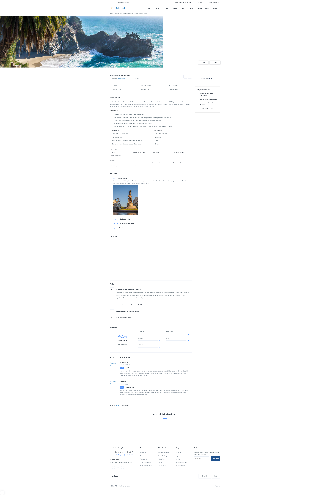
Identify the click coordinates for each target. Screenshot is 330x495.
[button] (190, 77)
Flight (199, 8)
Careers (142, 456)
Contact (178, 459)
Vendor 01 (123, 382)
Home (149, 8)
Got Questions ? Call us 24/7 (124, 452)
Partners (160, 462)
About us (143, 452)
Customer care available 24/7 (209, 99)
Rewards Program (163, 456)
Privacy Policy (180, 465)
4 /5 (121, 387)
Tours (166, 8)
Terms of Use (144, 459)
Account (178, 452)
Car (183, 8)
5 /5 (121, 368)
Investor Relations (163, 452)
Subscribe (216, 458)
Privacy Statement (146, 462)
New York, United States (126, 13)
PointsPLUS (161, 459)
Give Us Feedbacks (146, 465)
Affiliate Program (181, 462)
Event (191, 8)
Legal (177, 456)
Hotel (157, 8)
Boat (207, 8)
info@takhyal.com (123, 2)
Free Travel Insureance (207, 109)
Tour (116, 13)
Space (175, 8)
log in (118, 405)
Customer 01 (124, 362)
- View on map (121, 78)
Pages (215, 8)
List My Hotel (162, 465)
